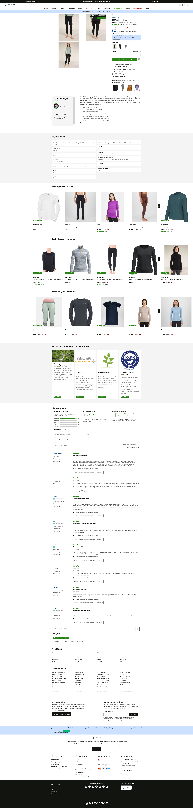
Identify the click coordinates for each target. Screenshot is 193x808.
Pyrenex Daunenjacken (103, 680)
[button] (68, 27)
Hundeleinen (123, 680)
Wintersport (89, 8)
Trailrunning (71, 8)
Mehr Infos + (84, 123)
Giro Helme (123, 674)
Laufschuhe (78, 682)
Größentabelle (136, 51)
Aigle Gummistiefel (102, 676)
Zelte (53, 684)
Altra (76, 652)
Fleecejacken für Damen (58, 676)
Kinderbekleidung (101, 672)
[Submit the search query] (173, 5)
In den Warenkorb (125, 59)
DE (178, 5)
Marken (128, 8)
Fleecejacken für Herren (58, 682)
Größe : (114, 51)
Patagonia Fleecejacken (103, 678)
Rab (53, 657)
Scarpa (99, 657)
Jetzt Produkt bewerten (131, 24)
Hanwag (122, 657)
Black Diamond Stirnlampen (104, 686)
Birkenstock (123, 659)
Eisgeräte (77, 676)
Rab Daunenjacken (125, 676)
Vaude (99, 659)
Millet (76, 655)
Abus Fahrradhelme (125, 689)
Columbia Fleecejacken (103, 684)
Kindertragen (78, 691)
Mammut (99, 661)
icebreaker (116, 17)
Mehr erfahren (116, 39)
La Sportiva (55, 659)
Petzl (121, 661)
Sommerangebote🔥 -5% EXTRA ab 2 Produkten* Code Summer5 (97, 11)
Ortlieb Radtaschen (125, 682)
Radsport (98, 8)
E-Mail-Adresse (108, 711)
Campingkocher (79, 672)
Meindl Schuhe (101, 689)
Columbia (99, 655)
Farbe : (116, 42)
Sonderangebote (137, 8)
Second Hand (118, 8)
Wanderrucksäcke (79, 674)
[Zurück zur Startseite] (113, 15)
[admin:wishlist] (139, 59)
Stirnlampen (55, 689)
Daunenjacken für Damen (59, 672)
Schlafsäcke (55, 691)
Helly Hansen (78, 659)
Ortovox (54, 655)
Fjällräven (99, 652)
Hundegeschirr (123, 678)
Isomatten (55, 686)
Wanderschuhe (79, 678)
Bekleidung (46, 8)
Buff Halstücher (124, 686)
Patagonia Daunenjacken (126, 691)
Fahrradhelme (78, 689)
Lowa (53, 661)
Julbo (121, 652)
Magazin (148, 8)
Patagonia (55, 652)
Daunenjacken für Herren (59, 678)
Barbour (77, 661)
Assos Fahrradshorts (125, 672)
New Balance (123, 655)
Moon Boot (78, 657)
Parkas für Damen (57, 674)
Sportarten (107, 8)
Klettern (80, 8)
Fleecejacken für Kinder (103, 674)
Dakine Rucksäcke (102, 691)
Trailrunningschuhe (80, 680)
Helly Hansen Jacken (102, 682)
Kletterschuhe (78, 684)
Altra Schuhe (123, 684)
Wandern (62, 8)
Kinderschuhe (78, 686)
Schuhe (54, 8)
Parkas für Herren (56, 680)
